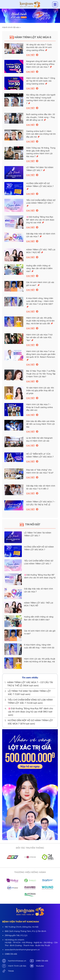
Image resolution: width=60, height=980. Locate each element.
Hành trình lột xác (10, 27)
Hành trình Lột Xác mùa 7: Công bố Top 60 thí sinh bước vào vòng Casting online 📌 (40, 81)
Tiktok (11, 971)
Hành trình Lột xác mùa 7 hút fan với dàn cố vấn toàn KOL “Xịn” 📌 (39, 337)
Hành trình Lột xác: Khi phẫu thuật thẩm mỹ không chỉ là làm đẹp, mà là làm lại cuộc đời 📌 (40, 321)
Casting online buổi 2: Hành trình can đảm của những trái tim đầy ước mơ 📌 (41, 134)
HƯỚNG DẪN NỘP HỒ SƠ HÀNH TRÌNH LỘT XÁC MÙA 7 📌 (39, 186)
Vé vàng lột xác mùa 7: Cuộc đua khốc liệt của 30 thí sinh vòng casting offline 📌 (39, 47)
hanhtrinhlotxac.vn (17, 961)
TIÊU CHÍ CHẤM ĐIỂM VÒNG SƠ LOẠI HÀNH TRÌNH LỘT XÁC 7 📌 (40, 203)
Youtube (40, 966)
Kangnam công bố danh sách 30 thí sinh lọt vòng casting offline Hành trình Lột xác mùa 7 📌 (40, 64)
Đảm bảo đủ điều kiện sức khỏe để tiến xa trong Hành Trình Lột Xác (40, 424)
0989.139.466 (42, 961)
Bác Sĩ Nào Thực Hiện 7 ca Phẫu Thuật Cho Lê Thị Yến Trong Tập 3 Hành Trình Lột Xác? (40, 374)
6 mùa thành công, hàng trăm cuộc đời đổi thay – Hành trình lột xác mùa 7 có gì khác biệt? (39, 647)
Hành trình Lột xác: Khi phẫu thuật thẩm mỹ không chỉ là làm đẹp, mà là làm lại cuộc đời (39, 662)
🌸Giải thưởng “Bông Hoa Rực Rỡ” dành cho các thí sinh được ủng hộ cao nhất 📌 (40, 220)
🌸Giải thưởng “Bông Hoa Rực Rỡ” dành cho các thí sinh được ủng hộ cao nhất (39, 578)
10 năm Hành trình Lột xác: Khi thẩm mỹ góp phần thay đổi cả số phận (40, 390)
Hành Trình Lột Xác (17, 966)
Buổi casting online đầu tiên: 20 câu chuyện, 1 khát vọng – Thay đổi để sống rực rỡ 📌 (40, 117)
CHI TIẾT (30, 55)
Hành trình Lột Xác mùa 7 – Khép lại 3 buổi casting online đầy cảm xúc (39, 407)
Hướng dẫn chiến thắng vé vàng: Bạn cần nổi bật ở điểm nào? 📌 (39, 268)
